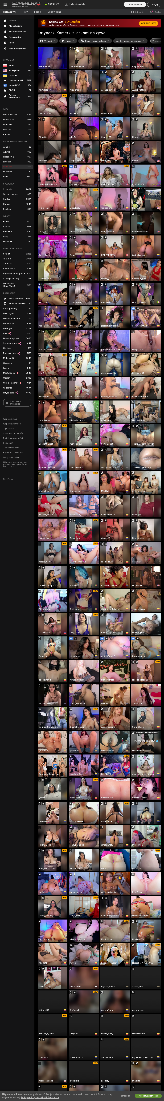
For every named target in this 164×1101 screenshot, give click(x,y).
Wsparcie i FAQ (10, 419)
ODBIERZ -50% (148, 23)
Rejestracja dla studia (13, 452)
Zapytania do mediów (13, 433)
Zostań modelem (11, 448)
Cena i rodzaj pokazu (95, 41)
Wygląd (48, 41)
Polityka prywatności (13, 438)
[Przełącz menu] (5, 4)
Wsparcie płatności (12, 424)
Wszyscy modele (11, 457)
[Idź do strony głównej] (26, 4)
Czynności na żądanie (130, 41)
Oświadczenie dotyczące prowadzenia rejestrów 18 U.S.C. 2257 (15, 464)
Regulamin (8, 443)
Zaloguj (154, 4)
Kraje (68, 41)
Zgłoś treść (8, 428)
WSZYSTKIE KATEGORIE (15, 402)
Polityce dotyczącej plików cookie (40, 1097)
